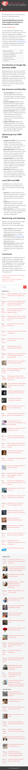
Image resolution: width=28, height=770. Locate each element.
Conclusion (6, 60)
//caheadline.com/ (21, 41)
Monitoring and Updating (9, 59)
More (13, 18)
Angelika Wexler (11, 27)
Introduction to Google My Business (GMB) (13, 53)
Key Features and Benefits (9, 54)
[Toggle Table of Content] (20, 51)
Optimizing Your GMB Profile (10, 56)
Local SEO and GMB (8, 57)
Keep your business (19, 236)
